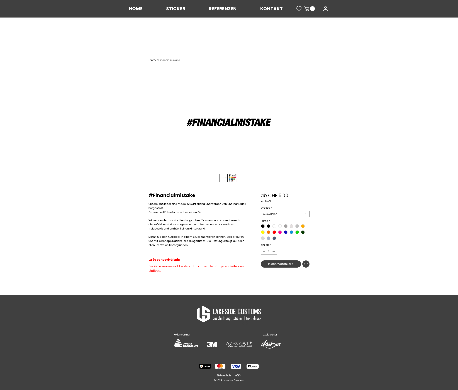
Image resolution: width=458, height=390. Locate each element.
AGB (237, 375)
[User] (325, 8)
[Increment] (274, 251)
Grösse (266, 207)
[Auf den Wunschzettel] (306, 264)
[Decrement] (263, 251)
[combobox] (285, 214)
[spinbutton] (269, 251)
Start (151, 60)
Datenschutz (224, 375)
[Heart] (299, 9)
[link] (310, 8)
